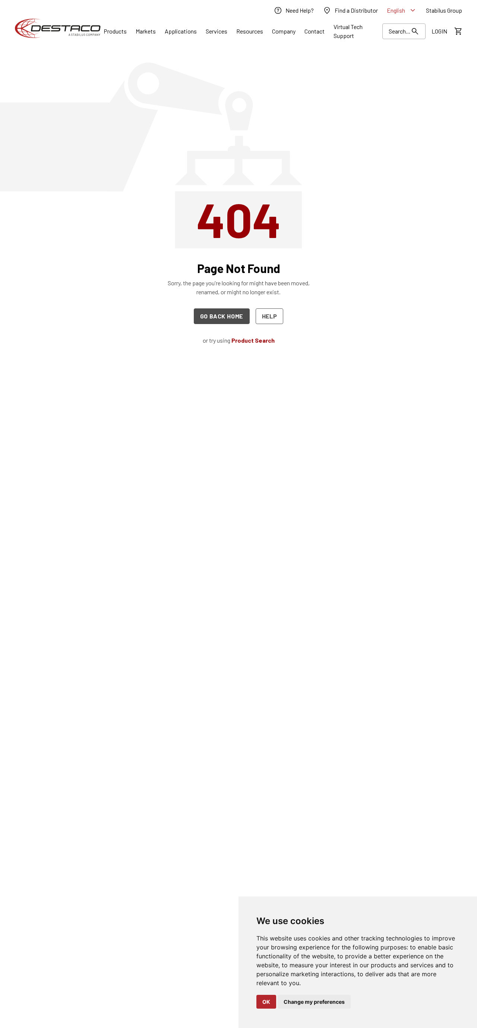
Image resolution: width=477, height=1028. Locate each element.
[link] (294, 10)
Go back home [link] (222, 316)
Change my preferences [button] (314, 1002)
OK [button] (266, 1002)
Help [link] (269, 316)
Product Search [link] (253, 340)
